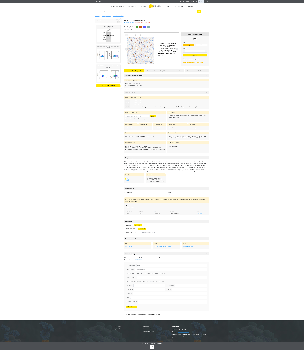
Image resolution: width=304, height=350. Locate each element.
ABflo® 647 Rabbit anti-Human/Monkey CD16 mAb (109, 46)
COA (148, 22)
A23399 (108, 67)
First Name (130, 285)
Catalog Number (131, 265)
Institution (129, 293)
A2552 (108, 27)
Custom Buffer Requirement (133, 281)
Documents (128, 221)
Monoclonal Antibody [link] (118, 16)
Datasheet (139, 22)
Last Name (171, 285)
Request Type (130, 273)
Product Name (130, 269)
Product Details (130, 93)
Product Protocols (130, 239)
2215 (128, 179)
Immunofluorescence (188, 246)
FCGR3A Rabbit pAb (108, 26)
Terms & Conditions (148, 329)
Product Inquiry (130, 254)
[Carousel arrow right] (177, 49)
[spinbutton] (195, 51)
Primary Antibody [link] (106, 16)
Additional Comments (131, 301)
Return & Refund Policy (149, 331)
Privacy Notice (146, 326)
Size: (184, 42)
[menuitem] (117, 6)
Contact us (98, 1)
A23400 (108, 47)
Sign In (182, 1)
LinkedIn (182, 337)
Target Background (131, 158)
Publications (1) (130, 22)
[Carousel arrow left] (126, 49)
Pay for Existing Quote (120, 329)
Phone (169, 289)
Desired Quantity (131, 277)
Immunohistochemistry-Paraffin (162, 246)
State (128, 297)
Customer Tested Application (134, 75)
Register (187, 1)
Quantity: (185, 48)
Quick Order (194, 1)
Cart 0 (201, 1)
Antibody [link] (97, 16)
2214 (128, 178)
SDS (145, 22)
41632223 (199, 213)
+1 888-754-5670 (138, 259)
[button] (184, 51)
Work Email (130, 289)
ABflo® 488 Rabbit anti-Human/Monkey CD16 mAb (109, 66)
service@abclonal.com (183, 332)
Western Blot (128, 246)
